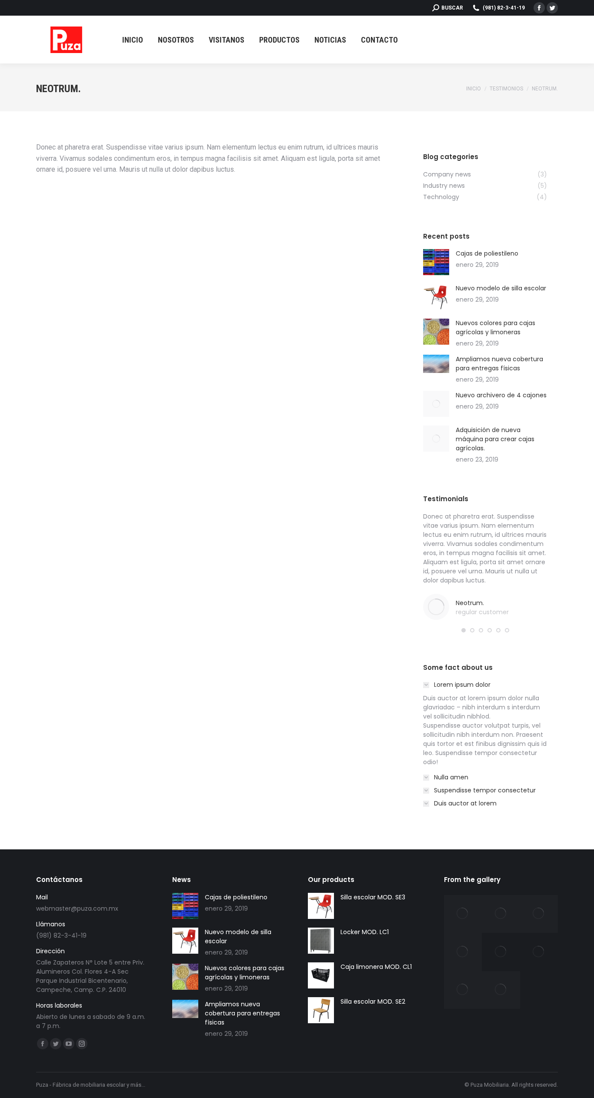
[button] (463, 630)
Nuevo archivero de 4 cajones (501, 395)
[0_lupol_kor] (501, 952)
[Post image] (436, 262)
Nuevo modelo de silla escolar (501, 288)
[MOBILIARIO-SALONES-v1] (463, 952)
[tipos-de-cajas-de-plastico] (463, 990)
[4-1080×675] (501, 914)
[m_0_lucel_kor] (539, 952)
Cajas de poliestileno (487, 253)
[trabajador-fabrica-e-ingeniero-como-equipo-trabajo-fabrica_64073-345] (501, 990)
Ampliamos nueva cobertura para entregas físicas (499, 364)
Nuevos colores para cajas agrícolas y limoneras (495, 327)
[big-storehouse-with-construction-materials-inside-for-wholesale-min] (463, 914)
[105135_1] (539, 914)
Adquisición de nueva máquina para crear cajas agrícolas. (495, 439)
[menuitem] (132, 40)
